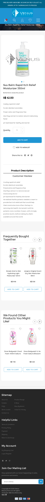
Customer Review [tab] (22, 176)
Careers (4, 403)
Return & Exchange (8, 438)
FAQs (3, 406)
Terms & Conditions (8, 424)
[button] (21, 81)
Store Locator (6, 409)
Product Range (19, 399)
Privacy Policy (6, 428)
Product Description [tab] (22, 170)
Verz (3, 495)
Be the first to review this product (13, 92)
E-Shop (16, 403)
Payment (5, 431)
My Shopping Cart (7, 450)
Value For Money (20, 409)
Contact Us (5, 413)
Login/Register (6, 454)
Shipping (4, 434)
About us (5, 399)
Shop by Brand (19, 406)
